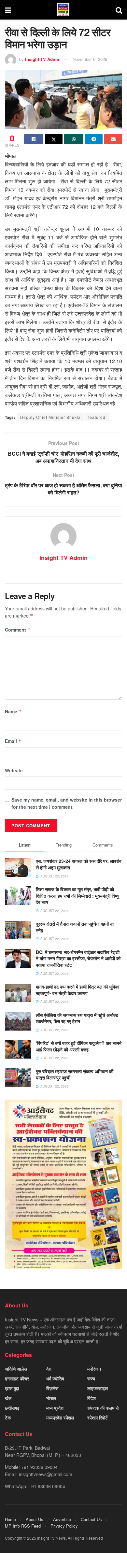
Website (14, 770)
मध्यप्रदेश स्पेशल (60, 1417)
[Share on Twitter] (54, 139)
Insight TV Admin (43, 59)
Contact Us (91, 1519)
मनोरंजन (94, 1368)
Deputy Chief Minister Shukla (50, 417)
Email (13, 741)
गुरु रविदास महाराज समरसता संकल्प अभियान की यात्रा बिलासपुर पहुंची (74, 1074)
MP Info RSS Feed (23, 1526)
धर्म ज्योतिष (55, 1378)
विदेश (91, 1398)
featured (97, 417)
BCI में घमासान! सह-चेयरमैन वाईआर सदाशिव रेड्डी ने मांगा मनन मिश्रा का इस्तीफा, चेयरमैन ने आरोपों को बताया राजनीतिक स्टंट (78, 958)
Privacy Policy (64, 1526)
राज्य (91, 1378)
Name (13, 711)
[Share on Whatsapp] (73, 139)
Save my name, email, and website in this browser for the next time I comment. (66, 803)
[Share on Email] (113, 139)
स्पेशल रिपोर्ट (97, 1417)
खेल (8, 1398)
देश (48, 1368)
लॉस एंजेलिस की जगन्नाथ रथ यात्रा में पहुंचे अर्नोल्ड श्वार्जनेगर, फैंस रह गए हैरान (77, 1018)
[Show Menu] (8, 10)
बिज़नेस (52, 1388)
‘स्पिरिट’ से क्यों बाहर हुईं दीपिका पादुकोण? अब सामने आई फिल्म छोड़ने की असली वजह (78, 1046)
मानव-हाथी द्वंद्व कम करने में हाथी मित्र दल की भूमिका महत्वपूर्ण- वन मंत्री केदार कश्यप (77, 989)
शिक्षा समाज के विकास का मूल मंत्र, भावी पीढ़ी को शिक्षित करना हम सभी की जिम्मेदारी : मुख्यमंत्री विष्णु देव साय (77, 895)
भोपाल (51, 1398)
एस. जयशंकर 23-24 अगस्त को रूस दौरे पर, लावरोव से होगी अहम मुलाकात (78, 864)
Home (10, 1519)
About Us (34, 1519)
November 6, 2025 (90, 59)
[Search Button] (119, 10)
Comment (18, 629)
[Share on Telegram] (94, 139)
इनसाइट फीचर (17, 1378)
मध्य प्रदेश (55, 1407)
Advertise (62, 1519)
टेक (8, 1417)
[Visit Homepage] (63, 9)
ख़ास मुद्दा (12, 1388)
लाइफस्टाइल (97, 1388)
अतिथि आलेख (16, 1368)
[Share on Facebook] (33, 139)
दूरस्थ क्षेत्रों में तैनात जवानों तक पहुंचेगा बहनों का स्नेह (75, 926)
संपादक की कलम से (103, 1407)
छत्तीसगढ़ (12, 1407)
